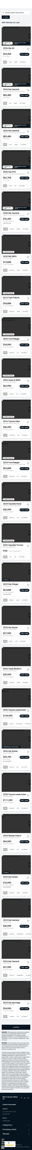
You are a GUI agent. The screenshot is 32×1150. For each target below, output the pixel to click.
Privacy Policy (20, 1147)
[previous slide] (3, 36)
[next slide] (29, 36)
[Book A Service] (2, 1140)
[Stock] (2, 1143)
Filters (6, 17)
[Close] (2, 1147)
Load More (16, 1027)
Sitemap (27, 1147)
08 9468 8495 (6, 1121)
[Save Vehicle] (28, 49)
